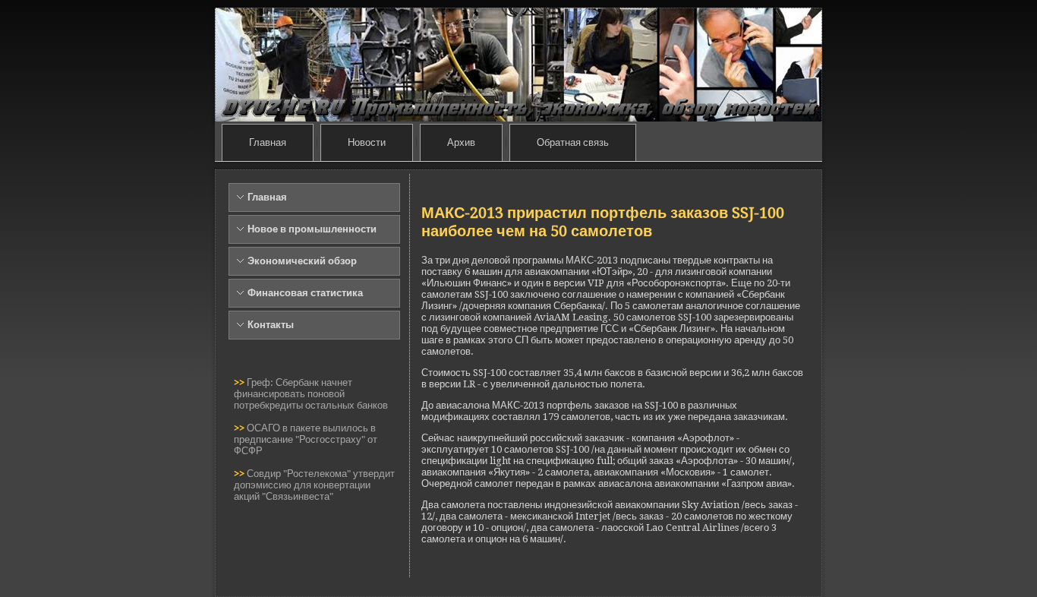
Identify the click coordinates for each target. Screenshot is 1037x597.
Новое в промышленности (312, 229)
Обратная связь (573, 142)
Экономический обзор (302, 261)
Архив (461, 142)
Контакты (270, 324)
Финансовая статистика (305, 292)
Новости (367, 142)
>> (240, 382)
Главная (267, 142)
